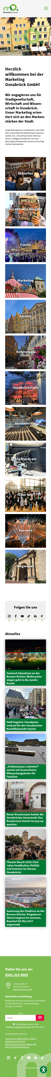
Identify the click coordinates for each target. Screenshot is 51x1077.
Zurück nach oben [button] (33, 1067)
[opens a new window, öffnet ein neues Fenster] (9, 616)
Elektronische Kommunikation (19, 1044)
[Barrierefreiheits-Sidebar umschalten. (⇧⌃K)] (43, 1070)
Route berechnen (21, 989)
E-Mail (20, 1013)
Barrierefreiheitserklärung (17, 1047)
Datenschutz (22, 1038)
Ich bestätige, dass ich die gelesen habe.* (25, 1025)
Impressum (10, 1038)
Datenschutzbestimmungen (18, 1027)
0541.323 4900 (16, 974)
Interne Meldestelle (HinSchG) (20, 1040)
